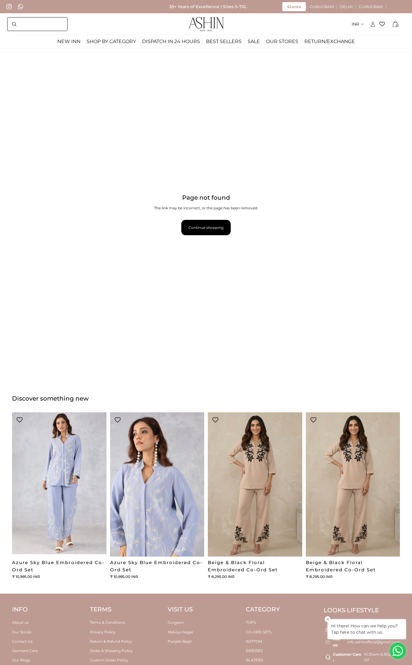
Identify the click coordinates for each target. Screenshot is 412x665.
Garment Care (25, 650)
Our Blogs (21, 660)
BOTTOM (254, 641)
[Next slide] (97, 484)
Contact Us (22, 641)
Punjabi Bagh (180, 641)
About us (20, 622)
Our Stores (21, 631)
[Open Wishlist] (384, 24)
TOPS (251, 622)
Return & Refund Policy (111, 641)
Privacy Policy (103, 631)
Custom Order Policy (109, 660)
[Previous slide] (21, 484)
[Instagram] (9, 6)
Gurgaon (176, 622)
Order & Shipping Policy (111, 650)
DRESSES (254, 650)
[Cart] (395, 24)
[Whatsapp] (20, 6)
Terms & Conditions (107, 622)
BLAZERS (254, 660)
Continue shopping (206, 227)
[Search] (37, 24)
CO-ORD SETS (258, 631)
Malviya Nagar (180, 631)
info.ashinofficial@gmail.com (373, 642)
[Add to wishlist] (20, 420)
